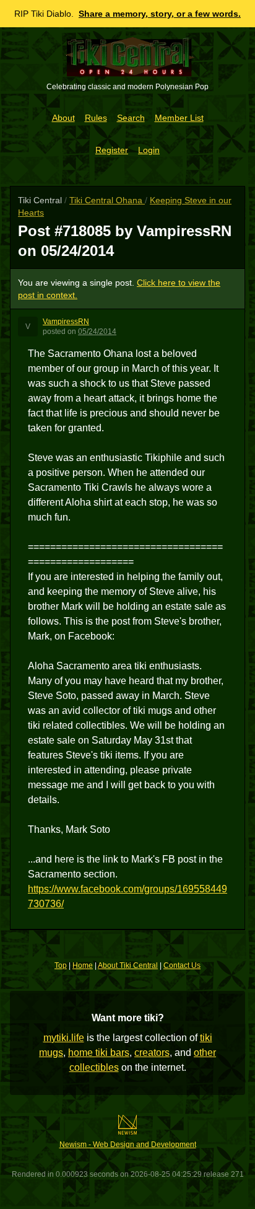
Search (131, 118)
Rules (96, 118)
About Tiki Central (128, 965)
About (63, 118)
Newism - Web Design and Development (127, 1144)
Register (111, 150)
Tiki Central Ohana (107, 200)
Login (149, 150)
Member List (179, 118)
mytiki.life (63, 1037)
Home (82, 965)
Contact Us (182, 965)
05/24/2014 (97, 331)
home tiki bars (98, 1052)
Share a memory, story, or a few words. (160, 14)
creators (152, 1052)
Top (60, 965)
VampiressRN (66, 321)
